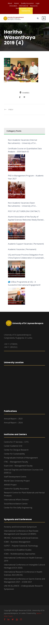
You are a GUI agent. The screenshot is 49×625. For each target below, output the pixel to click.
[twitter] (13, 619)
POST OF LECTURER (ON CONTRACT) (24, 211)
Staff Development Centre (15, 476)
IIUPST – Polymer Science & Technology (21, 546)
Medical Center (21, 8)
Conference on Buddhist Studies (17, 550)
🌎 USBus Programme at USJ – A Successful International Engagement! (24, 283)
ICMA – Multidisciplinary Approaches (19, 554)
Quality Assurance (27, 3)
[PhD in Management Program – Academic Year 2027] (16, 190)
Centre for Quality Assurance (16, 488)
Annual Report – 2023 (13, 418)
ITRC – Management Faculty (16, 462)
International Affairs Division (16, 499)
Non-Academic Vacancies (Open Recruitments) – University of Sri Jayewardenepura (22, 204)
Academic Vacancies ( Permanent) (22, 249)
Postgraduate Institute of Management (21, 457)
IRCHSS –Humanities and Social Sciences (21, 538)
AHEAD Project (10, 484)
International (23, 6)
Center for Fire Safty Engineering (18, 507)
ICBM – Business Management (17, 542)
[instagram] (21, 619)
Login (37, 3)
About (10, 3)
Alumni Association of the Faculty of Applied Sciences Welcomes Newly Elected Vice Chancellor (25, 218)
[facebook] (4, 619)
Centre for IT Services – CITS (16, 442)
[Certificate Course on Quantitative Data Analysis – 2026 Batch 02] (16, 162)
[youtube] (17, 619)
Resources (34, 6)
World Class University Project (17, 481)
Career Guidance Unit (13, 446)
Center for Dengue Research (16, 450)
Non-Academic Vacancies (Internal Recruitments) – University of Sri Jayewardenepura (22, 142)
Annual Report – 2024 (13, 422)
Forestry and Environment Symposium (20, 527)
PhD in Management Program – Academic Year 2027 (26, 177)
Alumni (16, 3)
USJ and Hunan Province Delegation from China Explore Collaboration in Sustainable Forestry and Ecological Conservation (26, 256)
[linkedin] (8, 619)
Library (30, 8)
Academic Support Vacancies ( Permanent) (26, 244)
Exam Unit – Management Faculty (18, 465)
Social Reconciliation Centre (15, 503)
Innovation (13, 6)
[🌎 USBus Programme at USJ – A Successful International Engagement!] (16, 296)
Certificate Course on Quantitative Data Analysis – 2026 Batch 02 (25, 150)
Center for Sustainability (14, 454)
